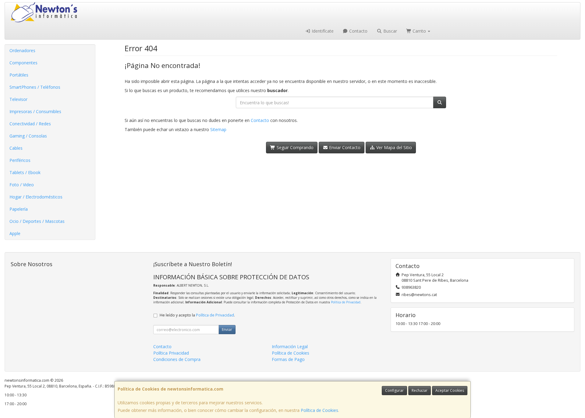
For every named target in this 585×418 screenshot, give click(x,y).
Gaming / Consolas (28, 136)
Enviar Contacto (344, 147)
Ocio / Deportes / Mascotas (37, 221)
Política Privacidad (171, 353)
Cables (16, 148)
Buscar (389, 31)
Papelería (18, 209)
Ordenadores (22, 50)
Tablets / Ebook (25, 172)
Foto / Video (21, 185)
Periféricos (19, 160)
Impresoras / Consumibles (35, 111)
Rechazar (419, 390)
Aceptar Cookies (449, 390)
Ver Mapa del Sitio (393, 147)
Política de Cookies (319, 410)
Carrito (419, 31)
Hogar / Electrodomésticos (35, 197)
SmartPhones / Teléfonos (34, 87)
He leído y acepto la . (197, 315)
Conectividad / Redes (30, 124)
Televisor (18, 99)
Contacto (357, 31)
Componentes (23, 63)
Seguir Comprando (294, 147)
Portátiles (18, 75)
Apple (14, 233)
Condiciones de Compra (176, 359)
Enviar (227, 329)
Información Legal (290, 346)
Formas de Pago (288, 359)
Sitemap (218, 129)
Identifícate (322, 31)
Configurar (394, 390)
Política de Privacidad (345, 302)
